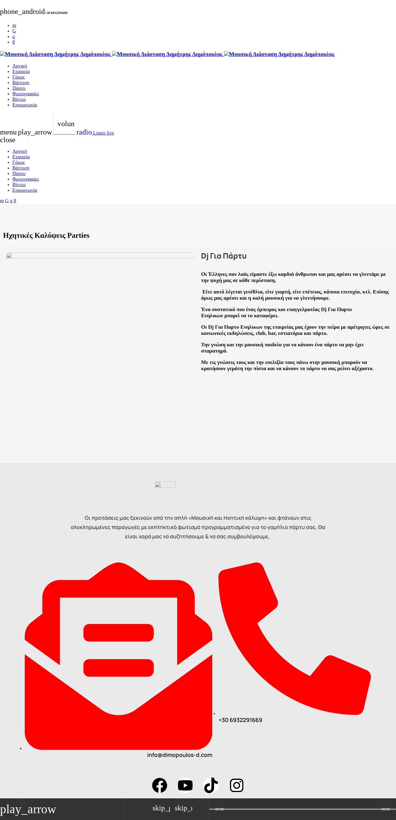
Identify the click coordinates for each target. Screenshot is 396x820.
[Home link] (167, 54)
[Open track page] (202, 809)
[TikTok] (14, 31)
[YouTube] (14, 25)
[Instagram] (13, 36)
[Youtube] (185, 785)
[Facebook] (13, 42)
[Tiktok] (211, 785)
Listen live (95, 133)
